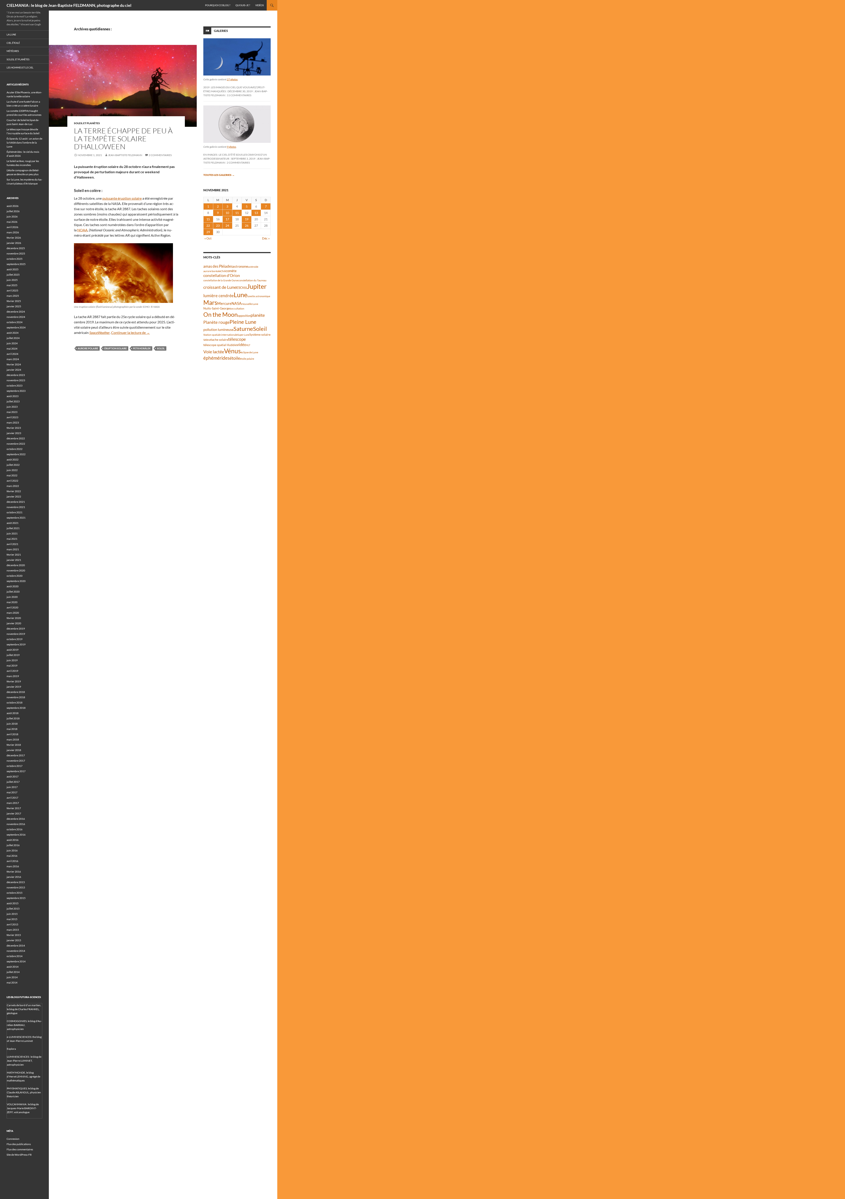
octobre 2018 (14, 702)
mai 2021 (12, 538)
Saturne (243, 328)
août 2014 (12, 966)
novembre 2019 (16, 633)
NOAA (82, 230)
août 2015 (12, 903)
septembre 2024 (16, 327)
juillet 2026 (13, 211)
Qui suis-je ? (242, 5)
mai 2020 (12, 602)
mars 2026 (13, 232)
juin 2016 (12, 850)
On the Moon (220, 314)
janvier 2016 (14, 877)
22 (208, 225)
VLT (248, 345)
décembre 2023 (16, 375)
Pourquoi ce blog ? (217, 5)
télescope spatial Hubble (220, 345)
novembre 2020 (16, 570)
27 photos (232, 79)
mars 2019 (13, 676)
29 (208, 232)
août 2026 (12, 206)
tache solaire (219, 339)
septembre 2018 (16, 707)
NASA (236, 303)
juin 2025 (12, 280)
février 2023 (14, 427)
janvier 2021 (14, 560)
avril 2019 (12, 670)
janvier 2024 (14, 369)
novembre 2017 (16, 760)
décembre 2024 (16, 311)
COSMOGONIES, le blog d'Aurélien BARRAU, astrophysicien (24, 1025)
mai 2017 (12, 792)
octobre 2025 (14, 258)
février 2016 (14, 871)
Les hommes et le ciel (20, 67)
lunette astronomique (258, 296)
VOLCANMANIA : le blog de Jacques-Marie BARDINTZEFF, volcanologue (23, 1108)
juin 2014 (12, 977)
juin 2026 (12, 216)
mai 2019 (12, 665)
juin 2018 (12, 723)
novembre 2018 (16, 697)
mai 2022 (12, 475)
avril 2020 (12, 607)
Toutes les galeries (219, 175)
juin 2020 (12, 597)
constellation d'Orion (221, 275)
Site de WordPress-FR (19, 1154)
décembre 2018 (16, 692)
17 (227, 219)
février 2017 (14, 808)
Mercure (224, 303)
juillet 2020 (13, 591)
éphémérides (216, 358)
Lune (240, 294)
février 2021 (14, 554)
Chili (223, 271)
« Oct (207, 238)
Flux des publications (19, 1144)
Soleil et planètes (87, 123)
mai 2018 (12, 729)
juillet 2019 (13, 655)
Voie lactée (213, 351)
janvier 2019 (14, 686)
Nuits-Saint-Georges (217, 308)
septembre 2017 (16, 771)
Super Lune (243, 334)
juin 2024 (12, 343)
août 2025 (12, 269)
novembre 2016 (16, 824)
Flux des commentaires (20, 1149)
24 (227, 225)
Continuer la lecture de (130, 332)
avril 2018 (12, 734)
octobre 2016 (14, 829)
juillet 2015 (13, 908)
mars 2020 (13, 612)
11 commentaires (239, 95)
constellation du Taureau (252, 280)
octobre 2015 (14, 892)
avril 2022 (12, 480)
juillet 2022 (13, 464)
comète (231, 271)
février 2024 (14, 364)
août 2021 (12, 523)
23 (218, 225)
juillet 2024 (13, 338)
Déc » (266, 238)
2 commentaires (160, 155)
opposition (244, 315)
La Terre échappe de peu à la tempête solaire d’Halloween (123, 138)
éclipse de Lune (249, 352)
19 (246, 219)
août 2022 (12, 459)
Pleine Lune (243, 322)
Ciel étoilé (13, 42)
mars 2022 (13, 486)
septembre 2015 (16, 898)
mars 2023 (13, 422)
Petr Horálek (142, 348)
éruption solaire (115, 348)
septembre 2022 (16, 454)
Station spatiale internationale (220, 334)
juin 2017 (12, 787)
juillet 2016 (13, 845)
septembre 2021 (16, 517)
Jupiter (257, 286)
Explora (11, 1048)
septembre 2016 (16, 834)
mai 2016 (12, 855)
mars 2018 (13, 739)
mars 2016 (13, 866)
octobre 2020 (14, 575)
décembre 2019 (16, 628)
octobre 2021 (14, 512)
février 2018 (14, 744)
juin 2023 (12, 406)
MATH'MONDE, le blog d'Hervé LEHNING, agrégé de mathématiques (23, 1076)
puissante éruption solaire (122, 198)
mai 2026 (12, 221)
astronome (240, 266)
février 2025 (14, 301)
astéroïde (253, 266)
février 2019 (14, 681)
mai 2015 (12, 919)
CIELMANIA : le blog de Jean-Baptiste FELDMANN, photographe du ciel (69, 5)
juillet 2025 (13, 274)
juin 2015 (12, 913)
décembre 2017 (16, 755)
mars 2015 (13, 929)
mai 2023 (12, 412)
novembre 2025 (16, 253)
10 (227, 213)
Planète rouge (216, 322)
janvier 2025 (14, 306)
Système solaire (259, 334)
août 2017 (12, 776)
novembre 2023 (16, 380)
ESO (239, 287)
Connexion (13, 1138)
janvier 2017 (14, 813)
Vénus (232, 351)
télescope (237, 339)
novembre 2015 (16, 887)
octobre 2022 (14, 449)
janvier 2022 (14, 496)
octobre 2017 (14, 766)
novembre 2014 (16, 950)
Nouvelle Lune (250, 304)
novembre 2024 (16, 317)
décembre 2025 (16, 248)
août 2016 (12, 840)
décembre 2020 (16, 565)
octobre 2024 (14, 322)
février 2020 (14, 618)
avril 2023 (12, 417)
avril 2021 (12, 544)
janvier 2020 (14, 623)
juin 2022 (12, 470)
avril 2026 (12, 227)
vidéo (241, 344)
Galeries (221, 31)
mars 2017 (13, 803)
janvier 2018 (14, 750)
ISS (245, 287)
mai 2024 (12, 348)
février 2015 (14, 935)
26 (246, 225)
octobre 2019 (14, 639)
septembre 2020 (16, 581)
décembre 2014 (16, 945)
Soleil (161, 348)
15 (208, 219)
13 (256, 213)
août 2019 (12, 649)
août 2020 (12, 586)
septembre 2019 (16, 644)
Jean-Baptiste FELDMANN (125, 155)
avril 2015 (12, 924)
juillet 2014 (13, 972)
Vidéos (259, 5)
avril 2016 (12, 861)
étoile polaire (247, 358)
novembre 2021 (16, 507)
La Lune (11, 34)
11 (237, 213)
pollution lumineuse (218, 329)
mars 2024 (13, 359)
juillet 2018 (13, 718)
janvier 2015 (14, 940)
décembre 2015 (16, 882)
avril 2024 (12, 353)
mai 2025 (12, 285)
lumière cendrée (218, 295)
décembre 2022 (16, 438)
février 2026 (14, 237)
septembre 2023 (16, 390)
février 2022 (14, 491)
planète (258, 315)
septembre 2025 (16, 264)
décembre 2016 (16, 818)
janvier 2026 (14, 243)
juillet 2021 (13, 528)
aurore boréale (211, 271)
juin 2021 (12, 533)
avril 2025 (12, 290)
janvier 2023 (14, 433)
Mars (210, 302)
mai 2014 (12, 982)
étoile (235, 358)
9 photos (231, 146)
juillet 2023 (13, 401)
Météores (13, 51)
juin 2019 (12, 660)
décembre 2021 (16, 501)
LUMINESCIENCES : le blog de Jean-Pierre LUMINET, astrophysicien (24, 1060)
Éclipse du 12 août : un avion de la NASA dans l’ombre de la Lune (24, 142)
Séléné (207, 339)
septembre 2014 (16, 961)
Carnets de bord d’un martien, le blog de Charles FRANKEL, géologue (24, 1009)
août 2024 (12, 332)
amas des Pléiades (218, 266)
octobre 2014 (14, 956)
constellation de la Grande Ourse (220, 280)
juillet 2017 (13, 781)
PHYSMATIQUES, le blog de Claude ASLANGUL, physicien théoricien (24, 1092)
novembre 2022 (16, 443)
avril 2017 (12, 797)
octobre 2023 (14, 385)
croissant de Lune (219, 287)
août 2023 (12, 396)
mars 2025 (13, 295)
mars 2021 (13, 549)
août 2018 (12, 713)
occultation (237, 308)
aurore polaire (88, 348)
